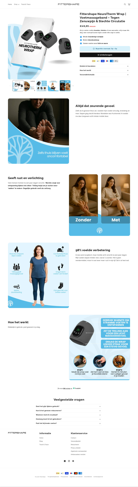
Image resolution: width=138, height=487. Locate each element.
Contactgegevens (98, 476)
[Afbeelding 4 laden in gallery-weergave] (53, 85)
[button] (16, 4)
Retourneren (75, 444)
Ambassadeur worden (78, 454)
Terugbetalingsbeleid (53, 476)
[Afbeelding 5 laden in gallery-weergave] (65, 85)
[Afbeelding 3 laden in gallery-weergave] (41, 85)
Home (41, 438)
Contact (73, 438)
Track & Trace (44, 444)
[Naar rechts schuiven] (73, 86)
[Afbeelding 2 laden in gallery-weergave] (29, 85)
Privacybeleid (64, 476)
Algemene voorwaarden (79, 451)
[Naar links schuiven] (10, 86)
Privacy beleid (75, 448)
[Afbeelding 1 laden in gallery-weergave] (18, 85)
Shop (41, 441)
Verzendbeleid (76, 441)
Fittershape (43, 476)
